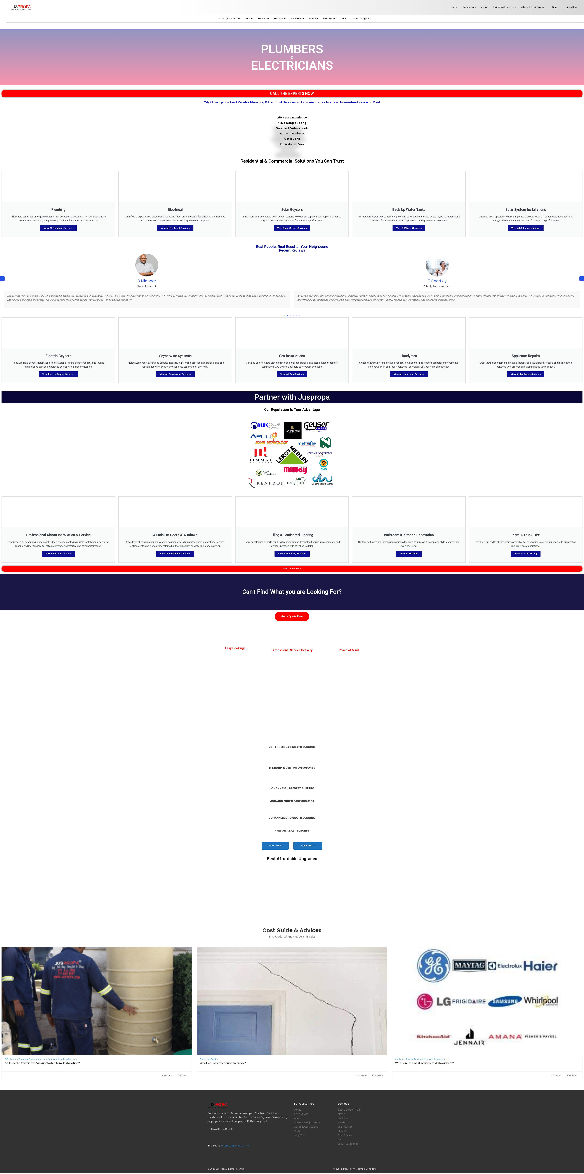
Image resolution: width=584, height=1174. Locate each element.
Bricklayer (205, 1063)
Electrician (263, 18)
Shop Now (572, 7)
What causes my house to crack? (223, 1067)
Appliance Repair (403, 1063)
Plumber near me (37, 1063)
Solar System (330, 18)
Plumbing (52, 1063)
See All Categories (361, 18)
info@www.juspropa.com (235, 1149)
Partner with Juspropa (504, 7)
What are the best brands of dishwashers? (424, 1067)
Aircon (249, 18)
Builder (214, 1063)
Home (454, 7)
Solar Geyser (297, 18)
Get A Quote (469, 7)
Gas (344, 18)
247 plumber (11, 1063)
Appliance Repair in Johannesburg (431, 1063)
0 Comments (166, 1079)
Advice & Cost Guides (532, 7)
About (484, 7)
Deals (555, 7)
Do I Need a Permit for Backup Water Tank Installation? (42, 1067)
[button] (581, 280)
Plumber (313, 18)
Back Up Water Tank (230, 18)
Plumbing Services (67, 1063)
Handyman (280, 18)
